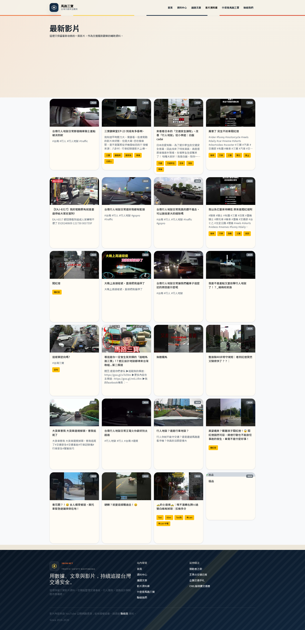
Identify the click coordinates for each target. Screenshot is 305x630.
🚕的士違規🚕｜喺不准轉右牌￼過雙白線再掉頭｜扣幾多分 (177, 506)
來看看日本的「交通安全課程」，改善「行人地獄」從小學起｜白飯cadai (177, 135)
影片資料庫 (211, 7)
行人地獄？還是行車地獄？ (172, 431)
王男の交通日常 (198, 574)
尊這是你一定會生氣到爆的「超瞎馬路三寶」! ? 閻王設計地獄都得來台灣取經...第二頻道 (126, 361)
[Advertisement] (152, 67)
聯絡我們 (248, 7)
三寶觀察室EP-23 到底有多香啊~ (124, 131)
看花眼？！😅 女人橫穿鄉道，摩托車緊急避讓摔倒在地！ (73, 506)
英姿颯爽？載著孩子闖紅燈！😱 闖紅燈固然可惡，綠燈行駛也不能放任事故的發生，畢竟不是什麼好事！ (230, 435)
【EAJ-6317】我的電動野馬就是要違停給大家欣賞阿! (73, 211)
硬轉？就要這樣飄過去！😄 (120, 505)
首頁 (170, 7)
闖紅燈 (56, 283)
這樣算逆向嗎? (61, 357)
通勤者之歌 (195, 569)
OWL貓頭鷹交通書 (199, 586)
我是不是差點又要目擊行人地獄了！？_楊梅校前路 (227, 285)
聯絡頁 (124, 613)
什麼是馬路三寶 (230, 7)
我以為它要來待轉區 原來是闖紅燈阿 (230, 209)
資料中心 (182, 7)
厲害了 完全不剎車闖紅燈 (224, 131)
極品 (211, 481)
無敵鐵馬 (161, 357)
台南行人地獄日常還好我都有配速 (124, 209)
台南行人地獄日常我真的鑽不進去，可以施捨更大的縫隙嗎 (178, 211)
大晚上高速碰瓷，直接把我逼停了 (124, 283)
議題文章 (196, 7)
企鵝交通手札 (197, 580)
